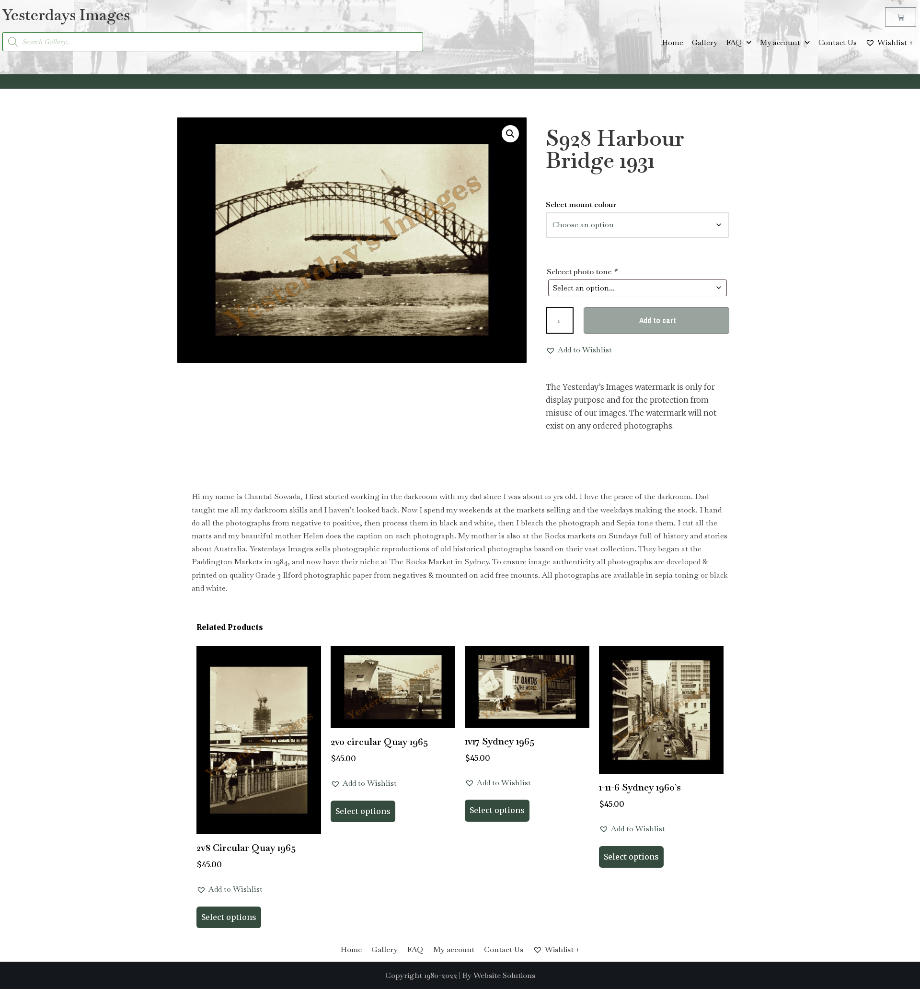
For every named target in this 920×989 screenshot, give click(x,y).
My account (780, 42)
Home (672, 42)
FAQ (734, 42)
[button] (510, 133)
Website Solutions (504, 975)
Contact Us (837, 42)
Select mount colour (581, 204)
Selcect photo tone (582, 272)
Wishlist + (895, 42)
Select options (228, 917)
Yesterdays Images (66, 14)
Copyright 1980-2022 (421, 975)
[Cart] (900, 17)
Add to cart (657, 320)
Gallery (704, 42)
